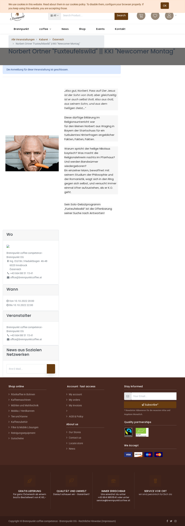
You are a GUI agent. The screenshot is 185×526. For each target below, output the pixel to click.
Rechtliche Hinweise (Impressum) (97, 521)
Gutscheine (17, 438)
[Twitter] (171, 521)
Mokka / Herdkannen (23, 410)
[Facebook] (167, 521)
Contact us (75, 437)
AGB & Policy (76, 416)
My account (75, 394)
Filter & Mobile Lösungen (24, 427)
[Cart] (141, 15)
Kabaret (43, 39)
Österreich (58, 39)
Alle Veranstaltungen (23, 39)
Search (121, 15)
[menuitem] (21, 29)
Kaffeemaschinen (21, 399)
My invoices (75, 405)
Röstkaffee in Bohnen (23, 394)
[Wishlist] (155, 15)
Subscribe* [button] (151, 404)
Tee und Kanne (19, 416)
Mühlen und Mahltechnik (24, 405)
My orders (74, 399)
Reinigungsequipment (23, 432)
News (72, 448)
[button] (54, 15)
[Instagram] (175, 521)
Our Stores (75, 432)
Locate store (76, 443)
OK (165, 5)
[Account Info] (171, 15)
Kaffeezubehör (19, 421)
